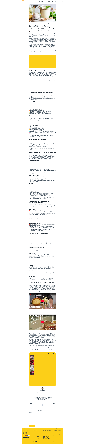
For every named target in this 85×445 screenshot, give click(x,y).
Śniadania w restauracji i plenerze (46, 438)
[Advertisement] (42, 63)
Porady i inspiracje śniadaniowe (46, 435)
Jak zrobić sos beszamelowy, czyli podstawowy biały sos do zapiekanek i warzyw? (57, 438)
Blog (42, 1)
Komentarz (31, 412)
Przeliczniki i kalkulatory (45, 437)
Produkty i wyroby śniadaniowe (46, 436)
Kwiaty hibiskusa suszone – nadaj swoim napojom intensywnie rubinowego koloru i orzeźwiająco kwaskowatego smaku (44, 362)
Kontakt (52, 1)
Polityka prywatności (35, 430)
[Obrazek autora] (29, 31)
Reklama (49, 1)
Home (39, 1)
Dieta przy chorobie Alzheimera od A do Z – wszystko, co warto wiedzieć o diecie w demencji (44, 367)
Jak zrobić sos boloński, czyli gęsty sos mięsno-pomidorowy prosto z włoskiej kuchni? (57, 441)
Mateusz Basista (35, 31)
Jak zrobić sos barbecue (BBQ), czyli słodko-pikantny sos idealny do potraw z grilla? (35, 404)
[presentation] (32, 357)
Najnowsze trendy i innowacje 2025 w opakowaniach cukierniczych (51, 404)
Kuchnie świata (44, 434)
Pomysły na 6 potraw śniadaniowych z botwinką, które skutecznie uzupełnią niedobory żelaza (43, 372)
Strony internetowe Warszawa (36, 439)
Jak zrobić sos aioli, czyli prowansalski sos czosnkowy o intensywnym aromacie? (57, 431)
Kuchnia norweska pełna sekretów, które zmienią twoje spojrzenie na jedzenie (43, 357)
